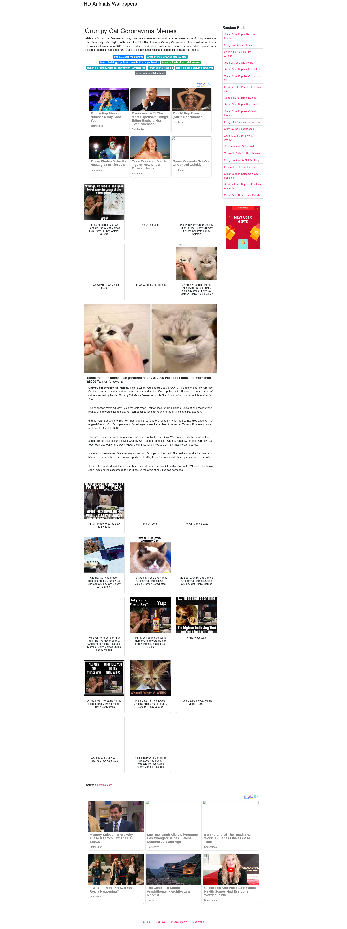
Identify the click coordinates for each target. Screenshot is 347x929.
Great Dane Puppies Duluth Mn (242, 69)
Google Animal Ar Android (239, 146)
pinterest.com (104, 785)
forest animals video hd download (181, 62)
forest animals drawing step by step (167, 57)
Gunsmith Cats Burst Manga (240, 167)
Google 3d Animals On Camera (242, 122)
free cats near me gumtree (128, 57)
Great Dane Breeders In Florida (242, 195)
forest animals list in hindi (150, 73)
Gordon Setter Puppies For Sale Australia (242, 186)
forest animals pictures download (194, 67)
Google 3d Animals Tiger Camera (238, 53)
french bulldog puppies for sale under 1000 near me (116, 67)
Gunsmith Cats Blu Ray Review (242, 153)
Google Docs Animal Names (240, 97)
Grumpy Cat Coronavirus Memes (238, 137)
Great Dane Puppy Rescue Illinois (239, 36)
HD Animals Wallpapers (110, 3)
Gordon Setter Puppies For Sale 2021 (242, 88)
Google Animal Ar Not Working (241, 160)
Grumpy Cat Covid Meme (238, 62)
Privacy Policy (179, 921)
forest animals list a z (161, 67)
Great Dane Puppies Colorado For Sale (241, 175)
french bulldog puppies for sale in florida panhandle (129, 62)
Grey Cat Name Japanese (239, 129)
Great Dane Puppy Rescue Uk (241, 104)
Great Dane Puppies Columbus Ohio (242, 78)
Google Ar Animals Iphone (239, 45)
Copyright (198, 921)
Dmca (146, 921)
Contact (160, 921)
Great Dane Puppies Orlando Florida (240, 113)
